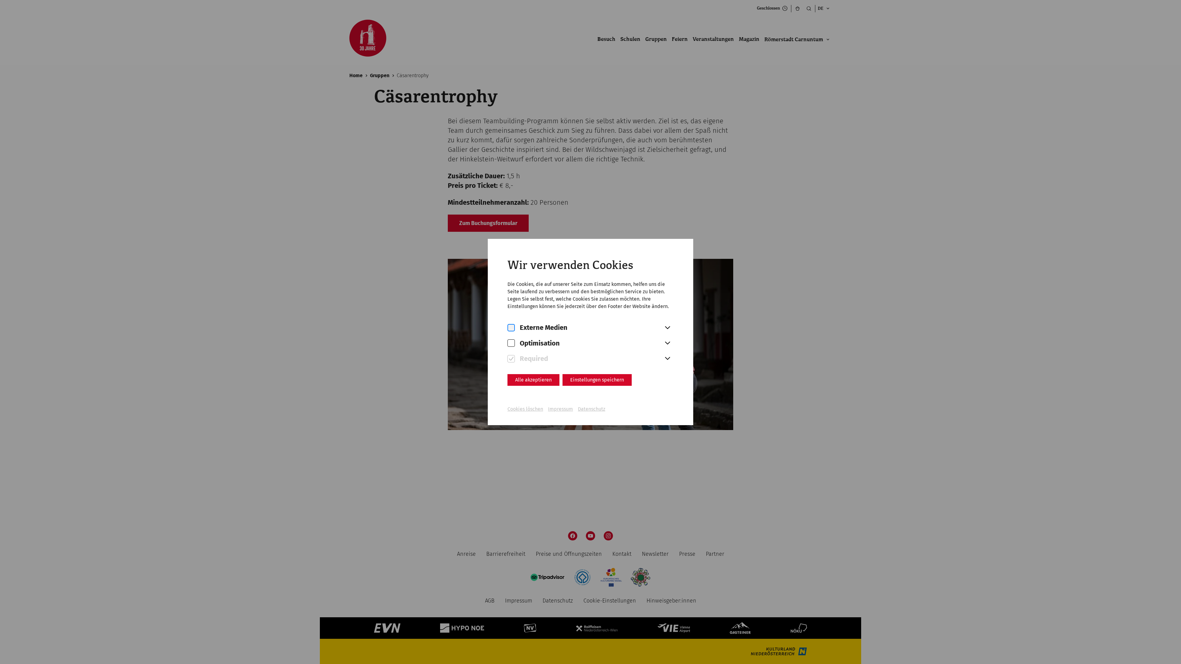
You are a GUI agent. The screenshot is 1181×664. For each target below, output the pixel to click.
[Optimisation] (511, 343)
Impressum (560, 409)
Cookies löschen (525, 409)
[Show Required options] (667, 359)
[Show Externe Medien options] (667, 328)
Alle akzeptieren (533, 380)
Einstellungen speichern (597, 380)
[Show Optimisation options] (667, 343)
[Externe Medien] (511, 328)
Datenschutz (591, 409)
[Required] (511, 359)
